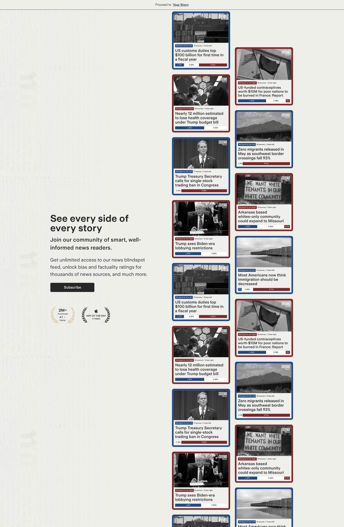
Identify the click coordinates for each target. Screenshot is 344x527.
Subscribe (72, 287)
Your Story (181, 5)
